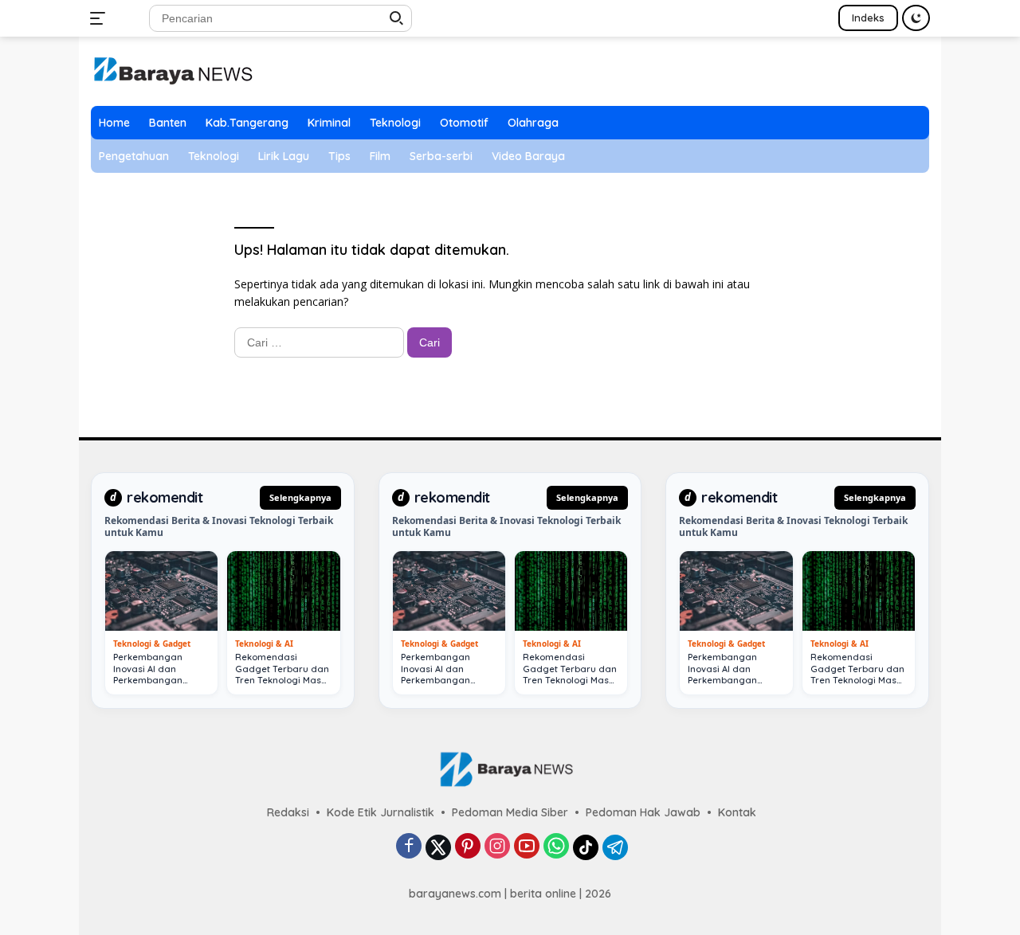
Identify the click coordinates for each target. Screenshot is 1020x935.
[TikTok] (585, 847)
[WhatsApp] (556, 847)
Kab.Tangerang (247, 122)
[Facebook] (409, 847)
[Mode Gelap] (916, 18)
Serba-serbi (441, 156)
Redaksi (288, 812)
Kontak (737, 812)
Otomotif (464, 122)
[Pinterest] (468, 847)
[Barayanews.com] (172, 69)
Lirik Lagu (283, 156)
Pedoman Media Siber (510, 812)
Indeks (868, 17)
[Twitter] (438, 847)
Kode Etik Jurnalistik (380, 812)
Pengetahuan (134, 156)
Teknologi (395, 122)
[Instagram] (497, 847)
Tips (339, 156)
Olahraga (533, 122)
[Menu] (101, 18)
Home (114, 122)
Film (380, 156)
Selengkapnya (300, 497)
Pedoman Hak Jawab (643, 812)
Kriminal (329, 122)
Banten (167, 122)
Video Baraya (528, 156)
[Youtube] (526, 847)
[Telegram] (615, 847)
